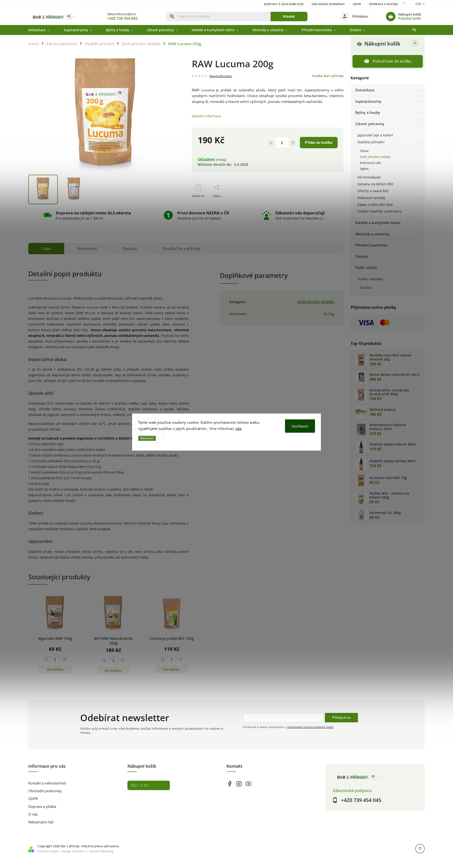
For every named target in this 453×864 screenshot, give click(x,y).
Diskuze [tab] (130, 248)
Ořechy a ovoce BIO (373, 191)
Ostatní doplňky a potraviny (379, 211)
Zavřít (329, 204)
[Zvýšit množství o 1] (293, 143)
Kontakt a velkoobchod (284, 4)
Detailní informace (206, 116)
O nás (33, 814)
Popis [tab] (46, 248)
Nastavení (147, 438)
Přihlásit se (341, 718)
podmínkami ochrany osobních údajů (310, 727)
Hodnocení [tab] (87, 248)
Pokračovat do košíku (392, 61)
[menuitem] (42, 30)
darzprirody (239, 784)
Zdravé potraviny (370, 123)
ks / (140, 785)
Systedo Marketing (101, 851)
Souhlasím (300, 426)
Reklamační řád (40, 822)
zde (238, 428)
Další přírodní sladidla (375, 157)
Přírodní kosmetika (371, 245)
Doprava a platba (383, 4)
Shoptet (54, 851)
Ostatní (361, 256)
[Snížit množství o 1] (271, 143)
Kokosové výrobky (371, 197)
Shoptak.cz (79, 851)
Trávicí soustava (370, 279)
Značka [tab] (181, 248)
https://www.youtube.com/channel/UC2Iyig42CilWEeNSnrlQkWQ (248, 784)
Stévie (364, 151)
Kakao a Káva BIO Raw (375, 204)
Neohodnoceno (221, 76)
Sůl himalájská (369, 177)
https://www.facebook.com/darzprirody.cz (229, 784)
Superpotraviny (368, 101)
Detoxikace (364, 90)
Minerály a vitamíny (372, 234)
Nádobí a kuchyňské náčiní (378, 222)
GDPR (357, 4)
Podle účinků (366, 267)
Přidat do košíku (318, 142)
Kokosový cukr (370, 163)
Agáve (364, 169)
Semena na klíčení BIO (375, 184)
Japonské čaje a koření (375, 135)
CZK (418, 4)
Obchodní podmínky (328, 4)
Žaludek (365, 288)
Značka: (328, 76)
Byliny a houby (367, 112)
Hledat (289, 16)
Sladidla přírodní (371, 142)
